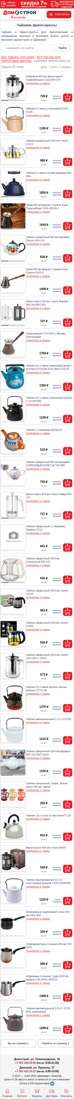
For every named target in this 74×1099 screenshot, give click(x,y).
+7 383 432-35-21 (25, 1071)
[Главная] (20, 13)
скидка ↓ (67, 66)
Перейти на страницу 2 (55, 1043)
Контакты (66, 1096)
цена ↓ (55, 66)
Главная (7, 1096)
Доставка (52, 1096)
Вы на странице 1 (18, 1043)
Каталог (22, 1096)
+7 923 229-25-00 (26, 1062)
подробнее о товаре (38, 83)
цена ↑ (45, 66)
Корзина (37, 1096)
